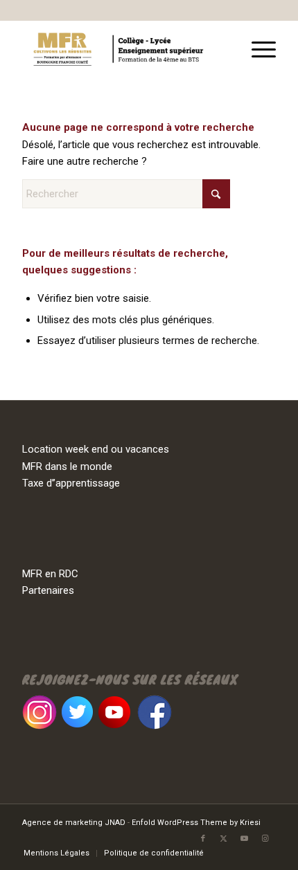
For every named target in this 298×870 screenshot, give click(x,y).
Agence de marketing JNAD (73, 822)
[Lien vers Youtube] (244, 838)
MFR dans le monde (67, 466)
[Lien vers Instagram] (265, 838)
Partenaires (48, 590)
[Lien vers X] (223, 838)
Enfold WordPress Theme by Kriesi (196, 822)
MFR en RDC (50, 574)
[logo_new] (123, 47)
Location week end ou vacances (95, 449)
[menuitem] (257, 47)
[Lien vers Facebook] (203, 838)
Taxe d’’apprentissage (71, 483)
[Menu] (257, 47)
